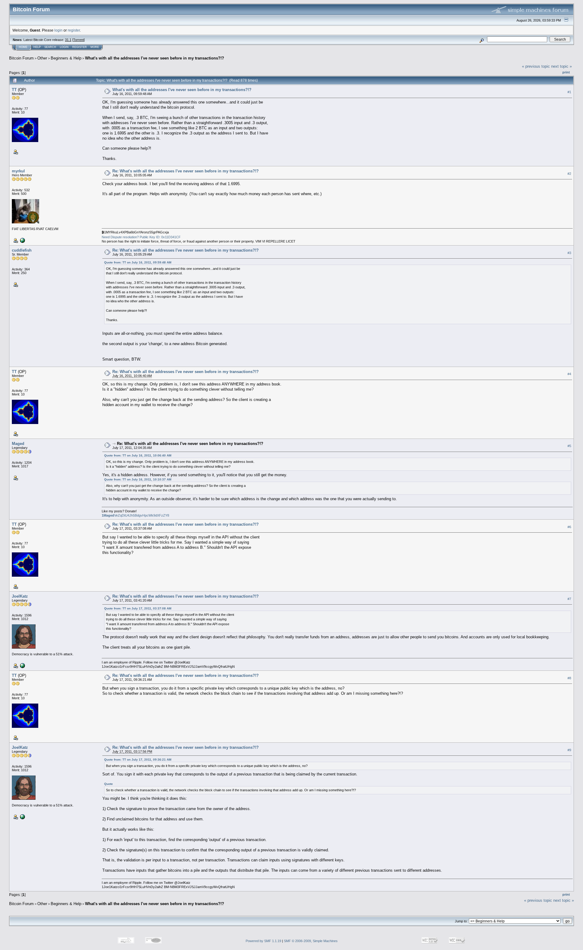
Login (64, 47)
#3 (569, 253)
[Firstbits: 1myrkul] (22, 240)
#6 (569, 527)
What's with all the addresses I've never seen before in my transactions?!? (154, 58)
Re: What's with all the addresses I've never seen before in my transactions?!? (185, 171)
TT (14, 89)
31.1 (68, 40)
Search (50, 47)
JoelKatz (20, 596)
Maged (18, 443)
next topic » (561, 66)
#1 (569, 92)
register (74, 30)
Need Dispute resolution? (120, 237)
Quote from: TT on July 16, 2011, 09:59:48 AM (137, 262)
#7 (569, 599)
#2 (569, 173)
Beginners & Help (66, 58)
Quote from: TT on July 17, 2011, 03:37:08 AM (137, 608)
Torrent (78, 40)
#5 (569, 446)
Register (79, 47)
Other (42, 58)
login (58, 30)
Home (23, 47)
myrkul (18, 171)
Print (566, 72)
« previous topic (536, 66)
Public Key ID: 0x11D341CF (160, 237)
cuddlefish (22, 250)
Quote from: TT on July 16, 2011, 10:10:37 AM (137, 479)
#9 (569, 750)
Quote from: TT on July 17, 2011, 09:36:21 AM (137, 759)
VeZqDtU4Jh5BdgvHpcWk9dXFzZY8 (135, 515)
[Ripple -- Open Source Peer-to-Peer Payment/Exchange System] (22, 665)
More (94, 47)
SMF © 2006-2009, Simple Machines (311, 941)
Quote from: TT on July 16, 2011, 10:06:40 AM (137, 455)
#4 (569, 374)
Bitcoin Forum (21, 58)
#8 (569, 678)
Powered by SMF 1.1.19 (263, 941)
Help (37, 47)
